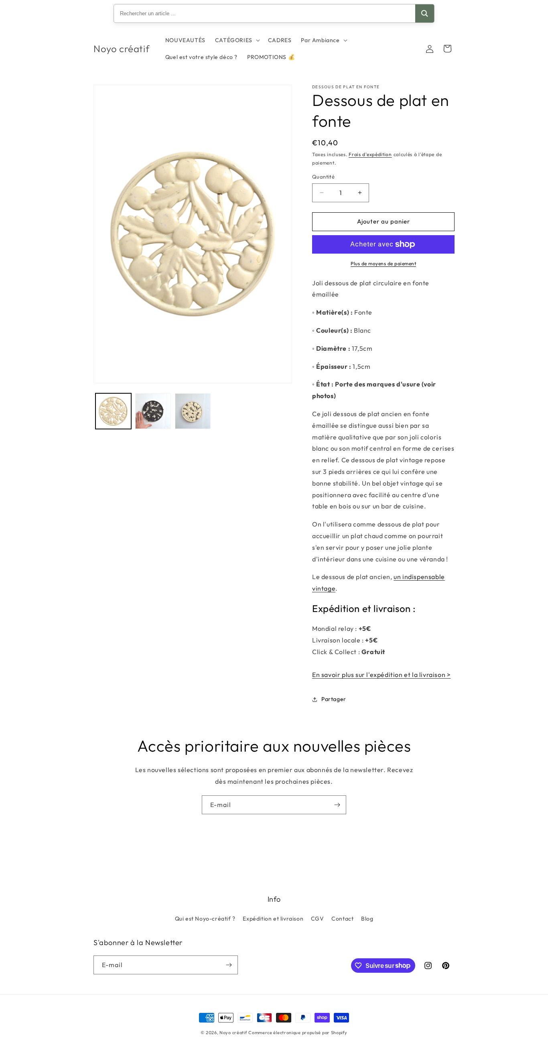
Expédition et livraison (273, 918)
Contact (342, 918)
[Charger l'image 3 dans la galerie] (193, 411)
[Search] (424, 13)
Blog (367, 918)
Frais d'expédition (370, 154)
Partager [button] (333, 699)
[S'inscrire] (337, 804)
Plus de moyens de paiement (383, 263)
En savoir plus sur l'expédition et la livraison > (381, 675)
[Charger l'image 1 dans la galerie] (113, 411)
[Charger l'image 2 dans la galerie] (153, 411)
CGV (317, 918)
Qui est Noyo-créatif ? (205, 918)
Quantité (323, 176)
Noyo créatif (233, 1032)
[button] (236, 40)
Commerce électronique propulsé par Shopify (297, 1032)
